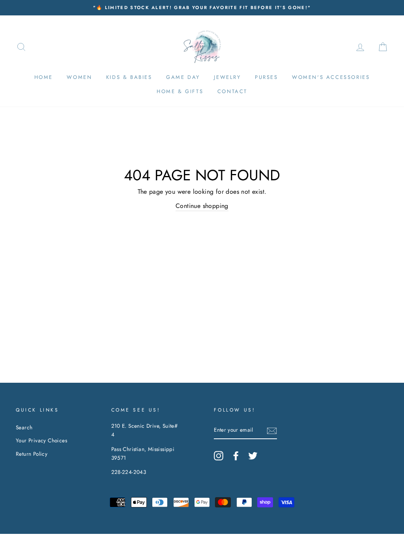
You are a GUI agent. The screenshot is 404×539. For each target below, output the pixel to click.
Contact (232, 91)
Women (79, 77)
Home (43, 77)
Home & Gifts (180, 91)
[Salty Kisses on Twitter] (253, 455)
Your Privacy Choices (41, 440)
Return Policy (31, 454)
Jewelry (227, 77)
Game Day (183, 77)
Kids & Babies (129, 77)
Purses (266, 77)
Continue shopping (202, 205)
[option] (202, 7)
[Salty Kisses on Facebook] (236, 455)
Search (24, 427)
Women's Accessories (331, 77)
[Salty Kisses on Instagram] (218, 455)
